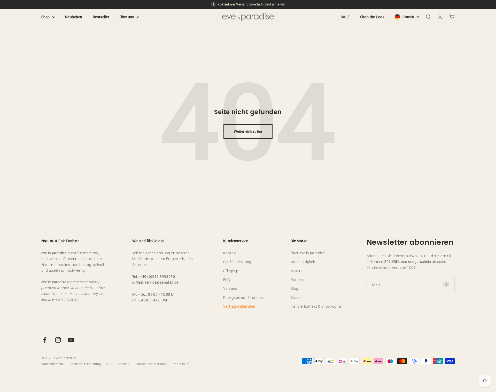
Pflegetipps (233, 271)
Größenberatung (237, 262)
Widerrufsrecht (52, 364)
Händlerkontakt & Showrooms (316, 306)
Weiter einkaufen (248, 131)
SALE (345, 17)
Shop (45, 17)
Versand (230, 288)
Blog (294, 288)
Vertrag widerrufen (239, 306)
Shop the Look (372, 17)
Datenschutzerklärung (84, 364)
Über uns (127, 17)
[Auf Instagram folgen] (58, 339)
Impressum (181, 364)
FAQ (226, 280)
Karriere (297, 280)
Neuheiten (73, 17)
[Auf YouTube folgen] (71, 339)
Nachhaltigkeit (303, 262)
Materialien (300, 271)
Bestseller (101, 17)
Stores (296, 297)
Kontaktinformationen (151, 364)
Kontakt (230, 253)
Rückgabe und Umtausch (244, 297)
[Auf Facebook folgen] (44, 339)
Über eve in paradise (308, 253)
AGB (109, 364)
